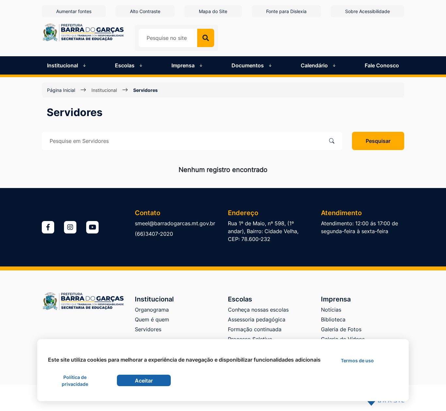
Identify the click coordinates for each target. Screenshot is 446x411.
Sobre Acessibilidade (367, 11)
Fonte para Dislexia (286, 11)
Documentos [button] (248, 65)
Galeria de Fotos (341, 329)
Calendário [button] (315, 65)
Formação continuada (254, 329)
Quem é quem (152, 319)
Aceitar (144, 380)
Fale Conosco (382, 65)
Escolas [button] (125, 65)
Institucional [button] (63, 65)
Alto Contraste (145, 11)
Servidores (148, 329)
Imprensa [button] (183, 65)
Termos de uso (357, 360)
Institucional (104, 90)
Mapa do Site (213, 11)
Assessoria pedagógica (256, 319)
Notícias (331, 309)
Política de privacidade (75, 380)
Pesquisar (378, 141)
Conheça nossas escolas (258, 309)
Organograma (152, 309)
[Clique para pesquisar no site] (205, 38)
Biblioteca (333, 319)
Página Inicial (61, 90)
